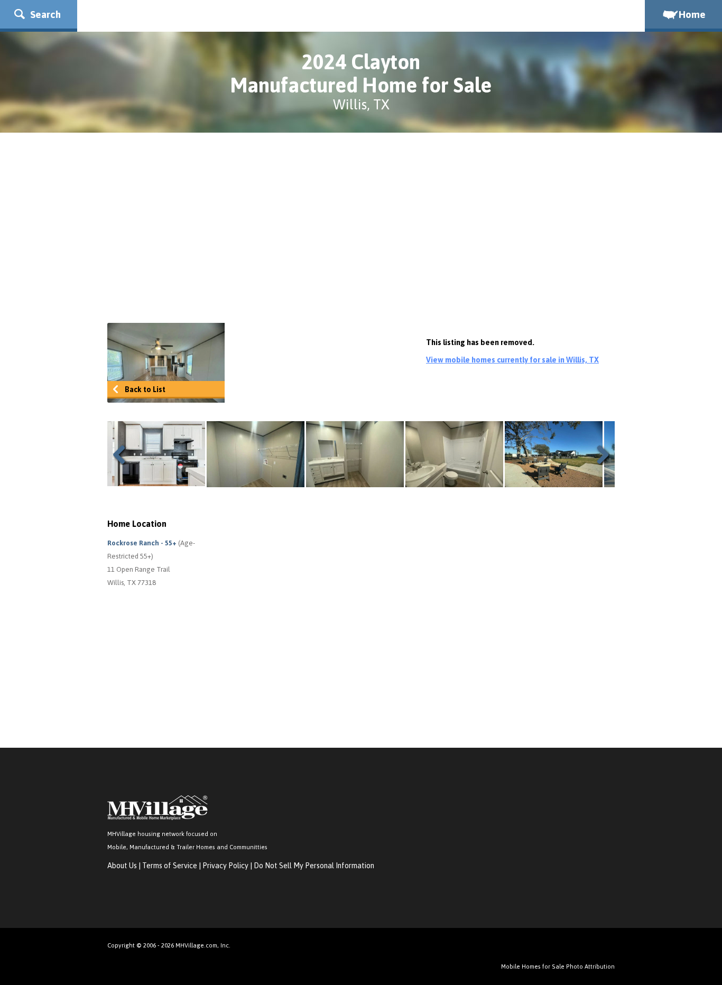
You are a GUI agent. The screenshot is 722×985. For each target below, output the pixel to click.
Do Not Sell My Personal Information (314, 865)
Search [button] (44, 14)
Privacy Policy (225, 865)
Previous (123, 454)
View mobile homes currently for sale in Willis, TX (512, 360)
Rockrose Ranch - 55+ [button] (142, 543)
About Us (122, 865)
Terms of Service (169, 865)
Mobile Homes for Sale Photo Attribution (558, 966)
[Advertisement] (361, 228)
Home (692, 14)
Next (598, 454)
